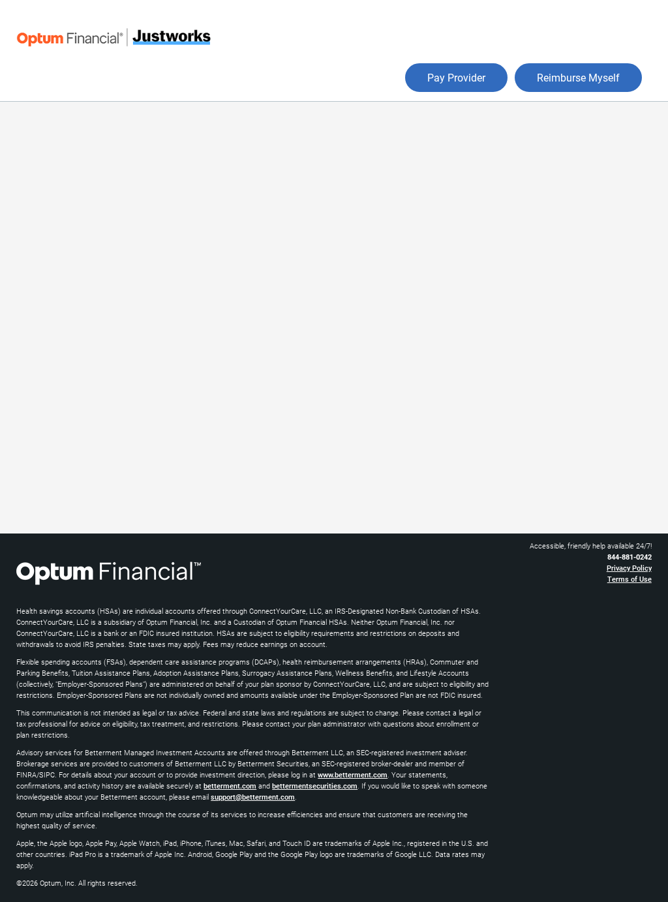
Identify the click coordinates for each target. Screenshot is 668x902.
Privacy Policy (629, 568)
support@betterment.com (253, 797)
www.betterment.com (352, 775)
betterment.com (230, 786)
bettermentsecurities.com (314, 786)
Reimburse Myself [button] (578, 78)
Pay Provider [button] (456, 78)
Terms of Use (629, 579)
